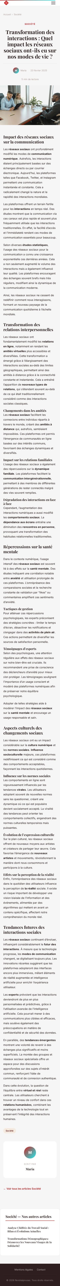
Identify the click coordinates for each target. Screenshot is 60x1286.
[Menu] (53, 3)
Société (18, 14)
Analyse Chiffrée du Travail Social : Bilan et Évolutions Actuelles (28, 1229)
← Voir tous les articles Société (22, 1188)
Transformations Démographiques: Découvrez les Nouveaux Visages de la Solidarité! (30, 1242)
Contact (41, 1269)
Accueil (7, 14)
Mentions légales (23, 1269)
